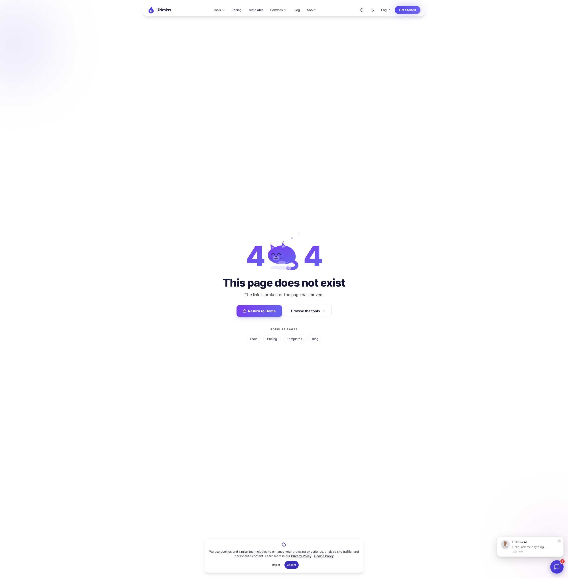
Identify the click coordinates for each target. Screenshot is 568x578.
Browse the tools (305, 311)
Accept (291, 564)
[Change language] (361, 10)
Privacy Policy (301, 556)
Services (276, 10)
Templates (256, 10)
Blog (297, 10)
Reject (276, 564)
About (311, 10)
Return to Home (262, 311)
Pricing (237, 10)
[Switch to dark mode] (372, 10)
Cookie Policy (324, 556)
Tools (217, 10)
